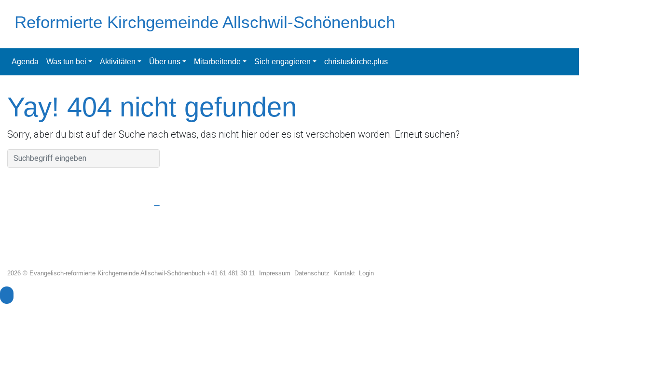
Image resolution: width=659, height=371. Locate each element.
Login (366, 273)
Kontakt (346, 273)
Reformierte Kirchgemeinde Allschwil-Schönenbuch (204, 22)
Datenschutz (313, 273)
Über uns (164, 61)
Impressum (276, 273)
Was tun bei (66, 61)
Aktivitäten (118, 61)
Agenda (25, 61)
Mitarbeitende (217, 61)
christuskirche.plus (356, 61)
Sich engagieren (282, 61)
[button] (7, 295)
